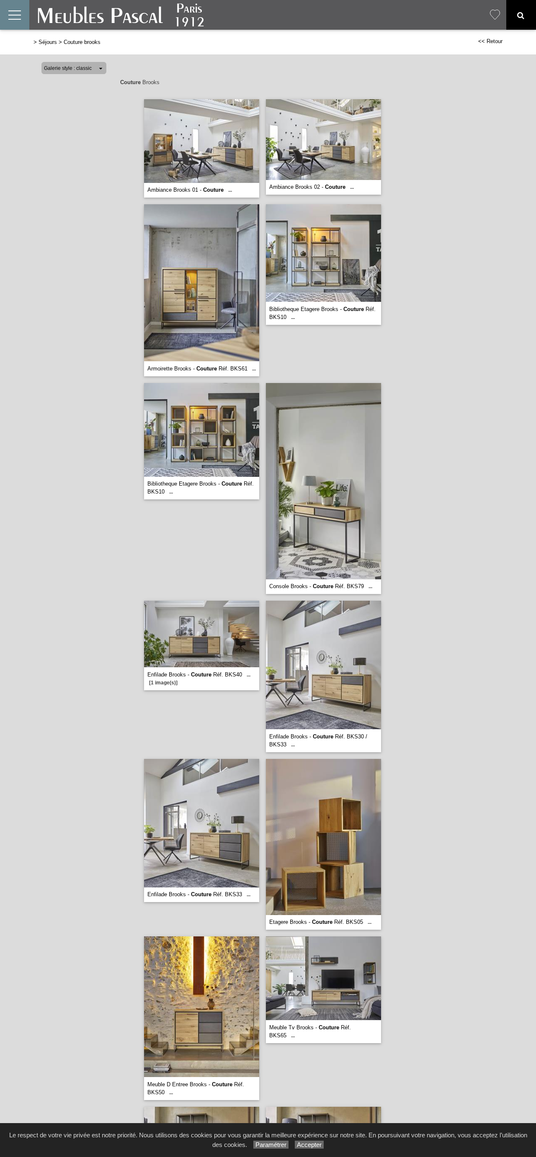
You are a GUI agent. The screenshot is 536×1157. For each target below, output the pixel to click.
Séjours (48, 42)
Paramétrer (271, 1144)
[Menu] (14, 15)
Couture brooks (82, 42)
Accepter (309, 1144)
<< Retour (490, 41)
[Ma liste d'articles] (495, 15)
